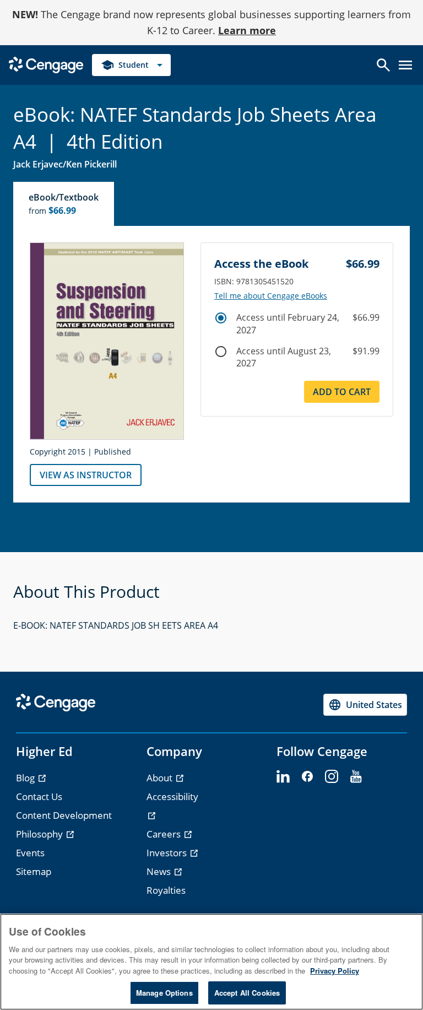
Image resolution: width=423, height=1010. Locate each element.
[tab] (64, 204)
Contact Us (39, 796)
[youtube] (355, 777)
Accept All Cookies (247, 992)
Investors (168, 852)
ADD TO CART (342, 392)
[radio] (220, 318)
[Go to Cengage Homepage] (46, 63)
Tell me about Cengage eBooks (270, 295)
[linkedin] (283, 777)
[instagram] (331, 777)
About (161, 777)
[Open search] (383, 65)
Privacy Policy (334, 970)
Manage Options (164, 992)
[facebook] (307, 777)
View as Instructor (86, 475)
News (160, 871)
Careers (165, 834)
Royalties (166, 890)
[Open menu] (405, 65)
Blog (26, 777)
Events (30, 852)
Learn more (247, 30)
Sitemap (33, 871)
